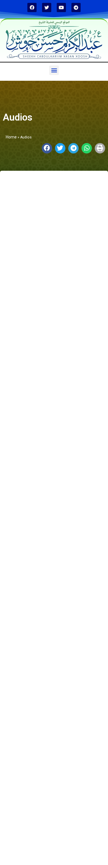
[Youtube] (61, 7)
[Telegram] (76, 7)
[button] (54, 70)
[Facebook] (32, 7)
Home (11, 137)
